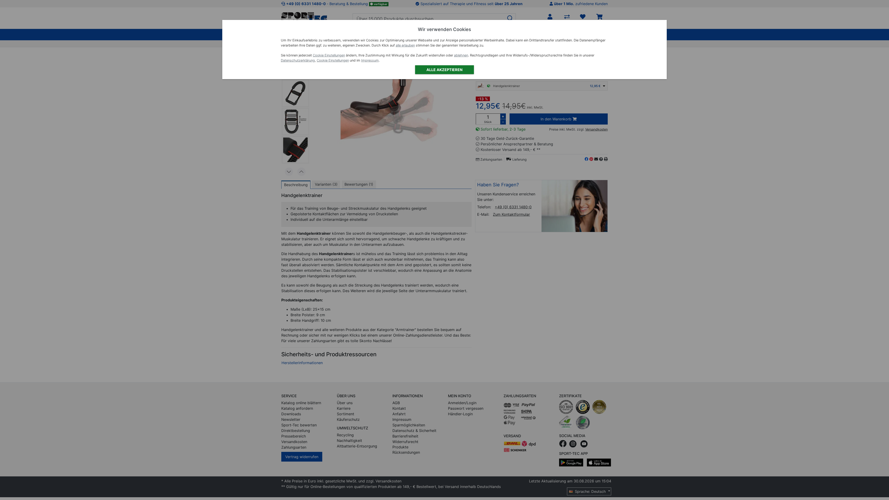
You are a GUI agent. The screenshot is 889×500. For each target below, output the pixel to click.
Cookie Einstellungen (329, 55)
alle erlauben (405, 45)
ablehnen (461, 55)
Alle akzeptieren (444, 69)
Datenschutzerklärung (298, 60)
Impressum (370, 60)
